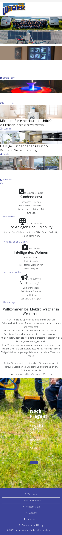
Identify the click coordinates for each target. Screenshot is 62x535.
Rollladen (7, 179)
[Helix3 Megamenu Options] (58, 9)
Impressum (32, 519)
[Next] (2, 183)
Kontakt (34, 462)
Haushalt (6, 128)
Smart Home (8, 77)
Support (32, 512)
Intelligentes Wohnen (13, 272)
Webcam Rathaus (32, 500)
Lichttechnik (8, 103)
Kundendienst (9, 216)
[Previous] (0, 183)
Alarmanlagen (9, 302)
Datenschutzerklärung (32, 525)
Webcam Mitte (32, 506)
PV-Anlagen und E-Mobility (15, 241)
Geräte (5, 154)
